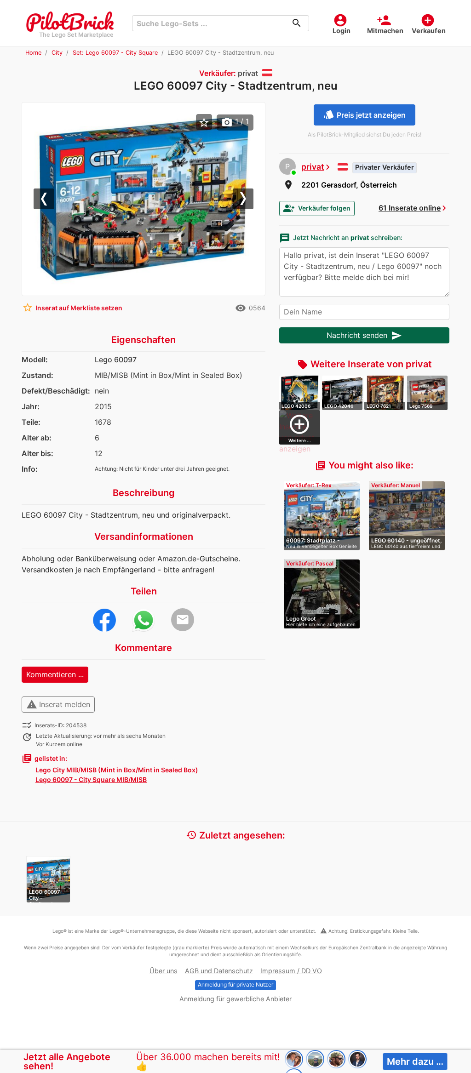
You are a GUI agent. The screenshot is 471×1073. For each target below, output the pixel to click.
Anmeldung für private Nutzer (235, 984)
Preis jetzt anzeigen (364, 114)
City (57, 52)
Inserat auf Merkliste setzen (72, 307)
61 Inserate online (410, 207)
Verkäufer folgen (316, 208)
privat (312, 166)
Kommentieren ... (55, 674)
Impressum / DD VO (291, 971)
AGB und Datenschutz (219, 971)
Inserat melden (58, 704)
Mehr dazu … (415, 1061)
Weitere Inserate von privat (364, 364)
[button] (46, 199)
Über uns (163, 971)
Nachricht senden (364, 335)
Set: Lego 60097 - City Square (115, 52)
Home (33, 52)
